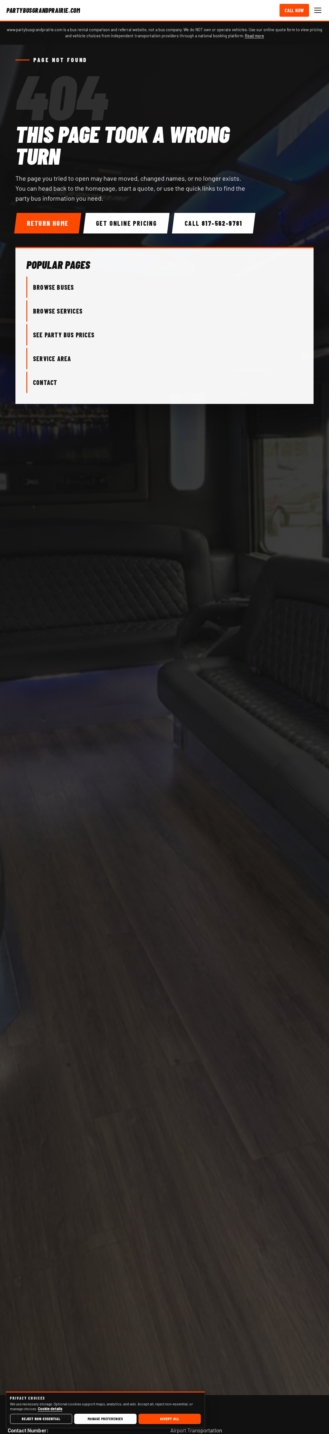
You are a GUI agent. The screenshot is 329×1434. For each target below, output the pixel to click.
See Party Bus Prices (63, 335)
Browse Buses (53, 287)
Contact (45, 382)
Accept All (169, 1418)
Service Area (52, 358)
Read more (254, 35)
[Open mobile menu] (318, 10)
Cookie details (50, 1408)
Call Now (294, 10)
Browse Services (58, 311)
